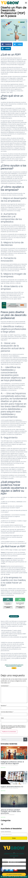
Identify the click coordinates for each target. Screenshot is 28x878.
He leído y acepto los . (14, 871)
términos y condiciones (19, 871)
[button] (25, 853)
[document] (14, 439)
